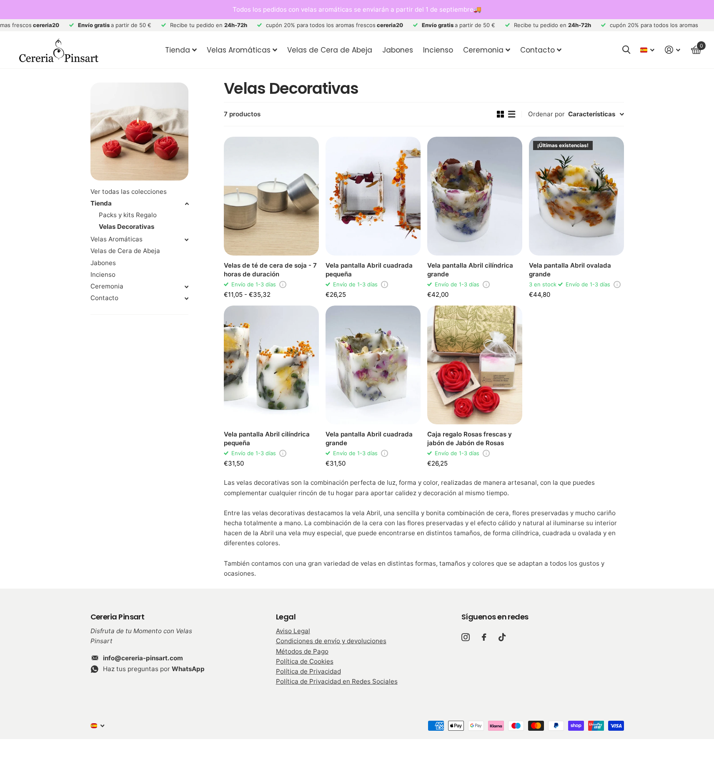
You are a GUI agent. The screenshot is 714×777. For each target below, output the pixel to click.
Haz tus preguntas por (154, 669)
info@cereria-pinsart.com (143, 658)
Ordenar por (546, 114)
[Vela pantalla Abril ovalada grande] (576, 196)
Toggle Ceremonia (186, 286)
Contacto (537, 50)
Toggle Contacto (186, 298)
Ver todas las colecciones (128, 192)
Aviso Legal (293, 631)
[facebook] (484, 637)
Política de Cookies (304, 661)
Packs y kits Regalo (128, 215)
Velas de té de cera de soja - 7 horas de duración (270, 269)
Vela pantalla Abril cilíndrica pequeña (267, 438)
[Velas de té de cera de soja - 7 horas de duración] (271, 196)
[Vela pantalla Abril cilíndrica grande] (474, 196)
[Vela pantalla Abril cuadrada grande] (373, 365)
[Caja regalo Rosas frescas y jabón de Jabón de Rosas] (474, 365)
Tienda (177, 50)
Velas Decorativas (126, 227)
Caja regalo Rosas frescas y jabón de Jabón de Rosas (469, 438)
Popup (282, 284)
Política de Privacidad (308, 671)
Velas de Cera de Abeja (329, 50)
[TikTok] (502, 637)
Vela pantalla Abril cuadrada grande (369, 438)
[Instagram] (465, 637)
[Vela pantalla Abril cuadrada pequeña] (373, 196)
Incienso (438, 50)
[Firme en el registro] (673, 49)
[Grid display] (500, 114)
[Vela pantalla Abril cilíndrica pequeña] (271, 365)
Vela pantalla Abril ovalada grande (570, 269)
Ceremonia (106, 286)
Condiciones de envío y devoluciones (331, 641)
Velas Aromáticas (239, 50)
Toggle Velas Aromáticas (186, 239)
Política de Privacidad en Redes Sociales (337, 681)
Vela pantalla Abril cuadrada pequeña (369, 269)
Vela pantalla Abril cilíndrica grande (470, 269)
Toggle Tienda (186, 204)
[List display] (511, 114)
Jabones (397, 50)
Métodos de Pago (302, 651)
